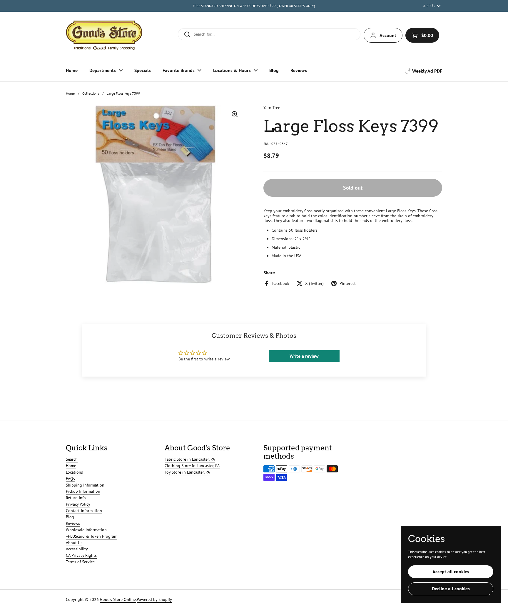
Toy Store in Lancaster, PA (187, 472)
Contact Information (84, 510)
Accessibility (77, 548)
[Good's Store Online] (104, 35)
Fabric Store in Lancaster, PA (190, 459)
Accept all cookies (450, 571)
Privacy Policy (78, 504)
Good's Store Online (118, 599)
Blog (70, 516)
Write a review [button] (304, 356)
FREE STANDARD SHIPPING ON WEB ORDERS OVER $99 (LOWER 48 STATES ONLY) (254, 6)
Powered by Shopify (154, 599)
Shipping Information (85, 485)
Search (72, 459)
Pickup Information (83, 491)
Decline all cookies (451, 588)
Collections (90, 93)
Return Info (76, 497)
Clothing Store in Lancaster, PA (192, 465)
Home (70, 93)
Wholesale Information (86, 529)
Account (388, 35)
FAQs (70, 478)
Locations (74, 472)
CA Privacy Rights (81, 555)
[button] (422, 35)
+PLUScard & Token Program (91, 536)
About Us (74, 542)
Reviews (73, 523)
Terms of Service (80, 561)
